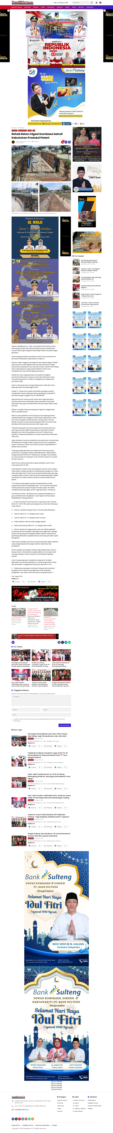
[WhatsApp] (69, 642)
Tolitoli (76, 1106)
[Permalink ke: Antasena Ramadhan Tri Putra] (14, 142)
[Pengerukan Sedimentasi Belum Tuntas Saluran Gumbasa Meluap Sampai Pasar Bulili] (51, 612)
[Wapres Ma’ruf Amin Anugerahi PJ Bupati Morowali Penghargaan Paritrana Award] (76, 296)
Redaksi (90, 1108)
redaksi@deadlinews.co (22, 1109)
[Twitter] (62, 642)
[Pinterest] (19, 1119)
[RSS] (32, 1119)
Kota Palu (60, 1103)
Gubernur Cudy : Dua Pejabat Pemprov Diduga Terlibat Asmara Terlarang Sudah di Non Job (90, 270)
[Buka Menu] (100, 3)
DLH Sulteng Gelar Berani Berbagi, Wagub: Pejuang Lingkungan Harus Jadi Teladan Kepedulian (91, 261)
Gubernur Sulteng (80, 1108)
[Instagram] (26, 1119)
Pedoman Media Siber (94, 1106)
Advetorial (14, 130)
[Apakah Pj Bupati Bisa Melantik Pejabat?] (76, 287)
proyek (29, 130)
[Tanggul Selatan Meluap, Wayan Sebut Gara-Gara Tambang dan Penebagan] (36, 618)
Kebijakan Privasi (93, 1103)
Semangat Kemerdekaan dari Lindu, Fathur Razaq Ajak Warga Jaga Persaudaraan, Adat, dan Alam (21, 664)
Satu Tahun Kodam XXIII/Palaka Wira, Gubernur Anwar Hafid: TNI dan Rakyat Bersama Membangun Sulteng (21, 684)
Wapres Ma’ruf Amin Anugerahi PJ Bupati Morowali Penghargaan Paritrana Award (91, 295)
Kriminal (59, 1111)
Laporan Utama (22, 130)
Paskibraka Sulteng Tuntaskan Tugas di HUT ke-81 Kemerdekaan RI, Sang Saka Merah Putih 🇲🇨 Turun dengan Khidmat (41, 664)
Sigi (34, 130)
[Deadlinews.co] (23, 2)
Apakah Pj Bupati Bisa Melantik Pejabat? (91, 286)
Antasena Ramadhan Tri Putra (23, 141)
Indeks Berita (92, 1100)
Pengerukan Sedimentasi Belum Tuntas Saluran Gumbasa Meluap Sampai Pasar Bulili (50, 620)
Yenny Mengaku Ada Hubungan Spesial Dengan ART (91, 278)
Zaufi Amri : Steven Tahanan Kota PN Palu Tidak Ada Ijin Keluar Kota (90, 303)
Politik (59, 1108)
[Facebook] (59, 642)
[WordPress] (22, 1119)
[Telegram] (65, 642)
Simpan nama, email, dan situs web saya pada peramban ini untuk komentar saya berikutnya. (39, 720)
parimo (77, 1103)
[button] (92, 2)
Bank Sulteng (78, 1111)
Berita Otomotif (79, 1100)
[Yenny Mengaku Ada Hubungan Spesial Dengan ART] (76, 279)
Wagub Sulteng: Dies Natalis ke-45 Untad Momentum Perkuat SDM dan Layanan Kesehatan (61, 684)
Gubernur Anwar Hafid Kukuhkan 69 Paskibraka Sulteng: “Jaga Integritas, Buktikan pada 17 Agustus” (40, 684)
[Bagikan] (69, 142)
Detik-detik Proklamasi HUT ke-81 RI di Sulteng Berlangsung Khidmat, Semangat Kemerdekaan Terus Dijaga (61, 664)
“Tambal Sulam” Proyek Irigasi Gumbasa (19, 618)
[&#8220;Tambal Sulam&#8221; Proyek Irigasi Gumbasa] (19, 612)
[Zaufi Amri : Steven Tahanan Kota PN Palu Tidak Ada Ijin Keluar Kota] (76, 304)
